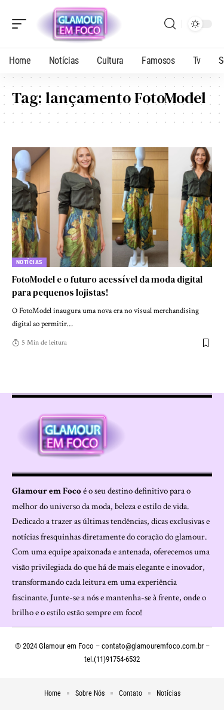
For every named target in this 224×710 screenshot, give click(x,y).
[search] (170, 23)
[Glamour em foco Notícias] (79, 24)
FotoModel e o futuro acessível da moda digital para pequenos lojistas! (107, 286)
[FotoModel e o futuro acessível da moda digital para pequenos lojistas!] (112, 207)
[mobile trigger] (22, 24)
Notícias (29, 262)
